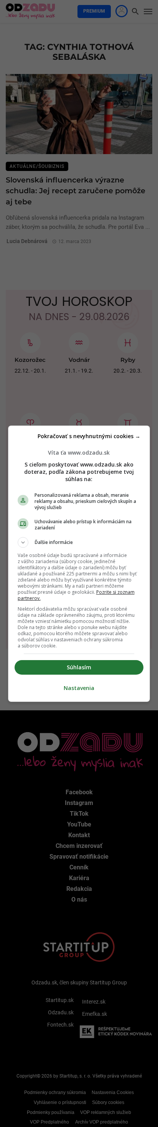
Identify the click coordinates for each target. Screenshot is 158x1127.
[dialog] (79, 564)
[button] (79, 542)
